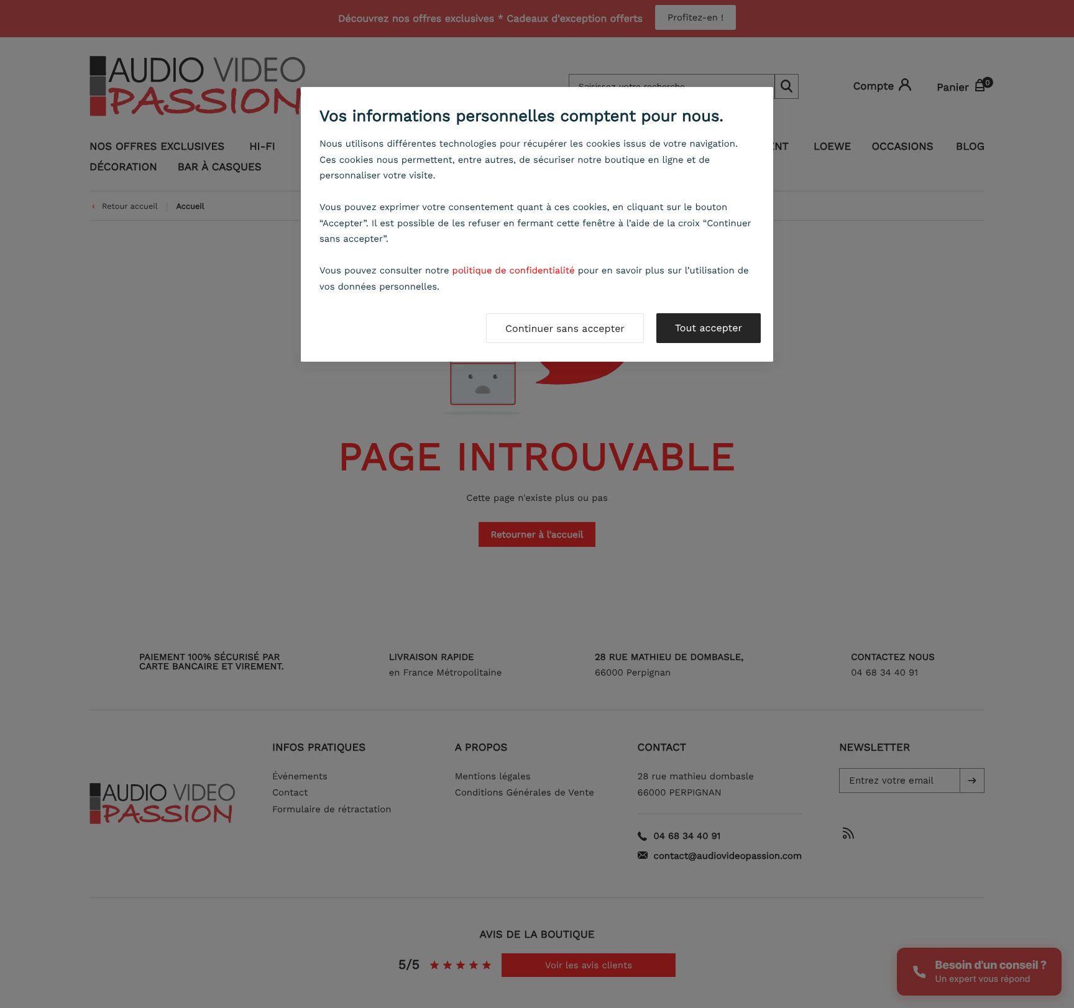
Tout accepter (708, 328)
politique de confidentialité (513, 270)
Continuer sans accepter (565, 328)
